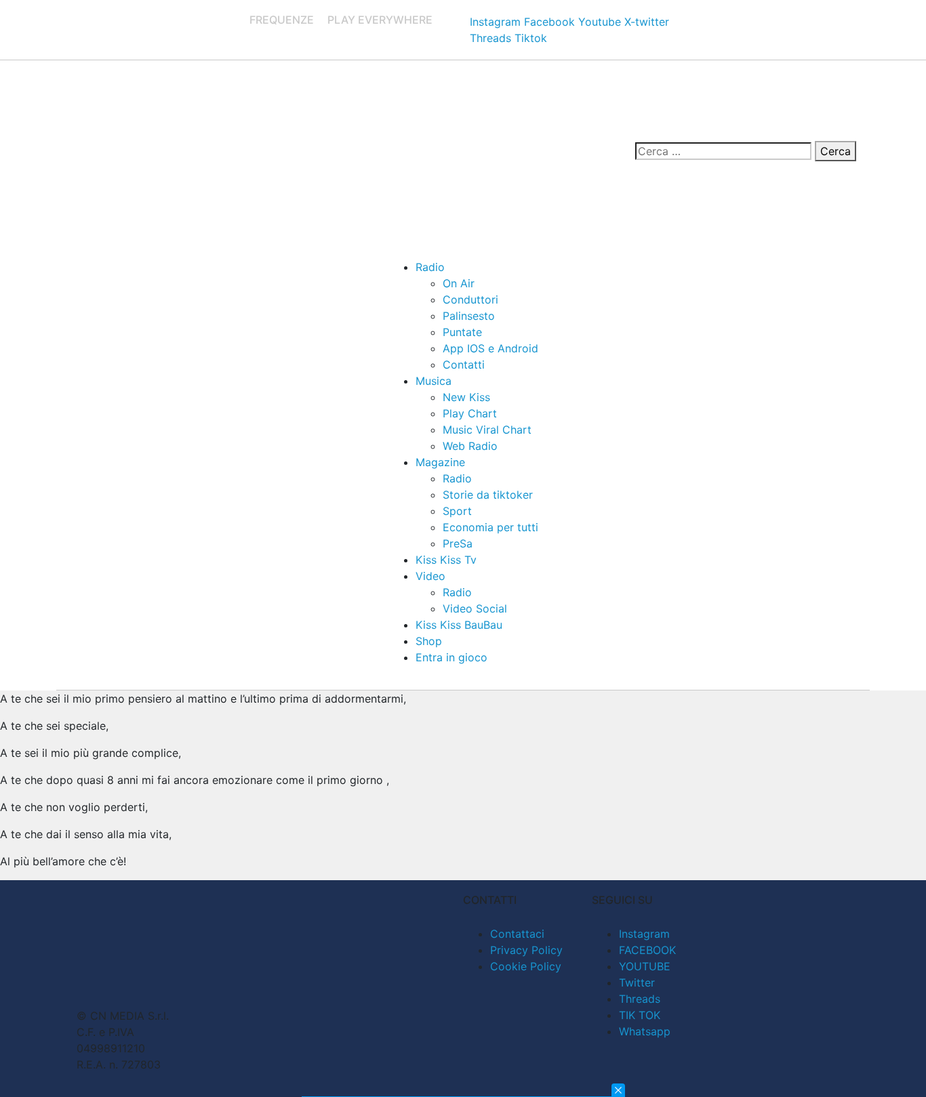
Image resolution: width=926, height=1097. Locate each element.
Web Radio (470, 446)
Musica (433, 381)
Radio (430, 267)
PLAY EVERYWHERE (379, 19)
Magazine (440, 462)
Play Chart (470, 413)
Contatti (464, 364)
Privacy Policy (526, 950)
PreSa (457, 543)
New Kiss (466, 397)
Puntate (462, 332)
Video (430, 576)
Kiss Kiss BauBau (459, 625)
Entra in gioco (451, 657)
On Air (459, 283)
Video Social (475, 608)
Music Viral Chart (487, 429)
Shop (429, 641)
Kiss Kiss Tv (446, 559)
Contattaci (517, 933)
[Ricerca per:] (723, 151)
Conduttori (470, 299)
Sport (457, 511)
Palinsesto (469, 316)
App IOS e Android (490, 348)
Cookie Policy (525, 966)
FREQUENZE (281, 19)
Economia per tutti (490, 527)
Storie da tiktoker (488, 494)
